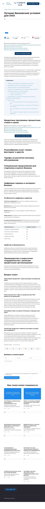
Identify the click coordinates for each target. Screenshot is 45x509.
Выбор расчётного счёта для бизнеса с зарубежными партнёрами (31, 426)
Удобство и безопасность (16, 94)
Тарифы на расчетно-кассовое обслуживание (19, 87)
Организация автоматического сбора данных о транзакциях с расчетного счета (12, 426)
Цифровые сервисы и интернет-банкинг (18, 91)
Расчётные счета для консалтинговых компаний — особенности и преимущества (32, 449)
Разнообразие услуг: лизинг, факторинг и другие (20, 85)
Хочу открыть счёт (33, 3)
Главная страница (8, 9)
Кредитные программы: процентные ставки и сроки (21, 83)
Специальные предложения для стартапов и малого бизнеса (23, 89)
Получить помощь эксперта (23, 53)
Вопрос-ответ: (11, 100)
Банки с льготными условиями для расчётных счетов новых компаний (32, 402)
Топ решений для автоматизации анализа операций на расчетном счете (12, 449)
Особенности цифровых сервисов (18, 93)
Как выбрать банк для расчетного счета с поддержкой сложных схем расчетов (31, 473)
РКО (6, 32)
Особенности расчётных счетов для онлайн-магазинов (12, 472)
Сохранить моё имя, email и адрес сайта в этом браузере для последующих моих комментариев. (21, 374)
